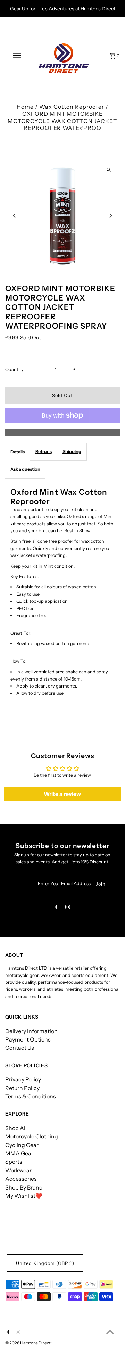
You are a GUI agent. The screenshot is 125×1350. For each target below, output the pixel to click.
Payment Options (28, 1039)
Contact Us (19, 1047)
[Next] (110, 216)
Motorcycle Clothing (31, 1136)
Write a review (62, 793)
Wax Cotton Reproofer (71, 106)
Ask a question (25, 469)
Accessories (21, 1178)
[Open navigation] (17, 55)
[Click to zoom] (108, 170)
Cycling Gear (22, 1145)
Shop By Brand (24, 1187)
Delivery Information (31, 1031)
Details (17, 451)
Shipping (71, 451)
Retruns (43, 451)
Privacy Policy (23, 1079)
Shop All (16, 1128)
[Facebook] (56, 908)
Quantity (14, 369)
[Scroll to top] (110, 1332)
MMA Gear (19, 1153)
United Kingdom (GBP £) (45, 1263)
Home (25, 106)
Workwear (18, 1170)
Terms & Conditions (30, 1096)
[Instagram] (67, 908)
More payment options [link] (62, 432)
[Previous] (15, 216)
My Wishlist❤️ (23, 1195)
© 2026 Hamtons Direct (28, 1342)
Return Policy (22, 1088)
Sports (13, 1161)
